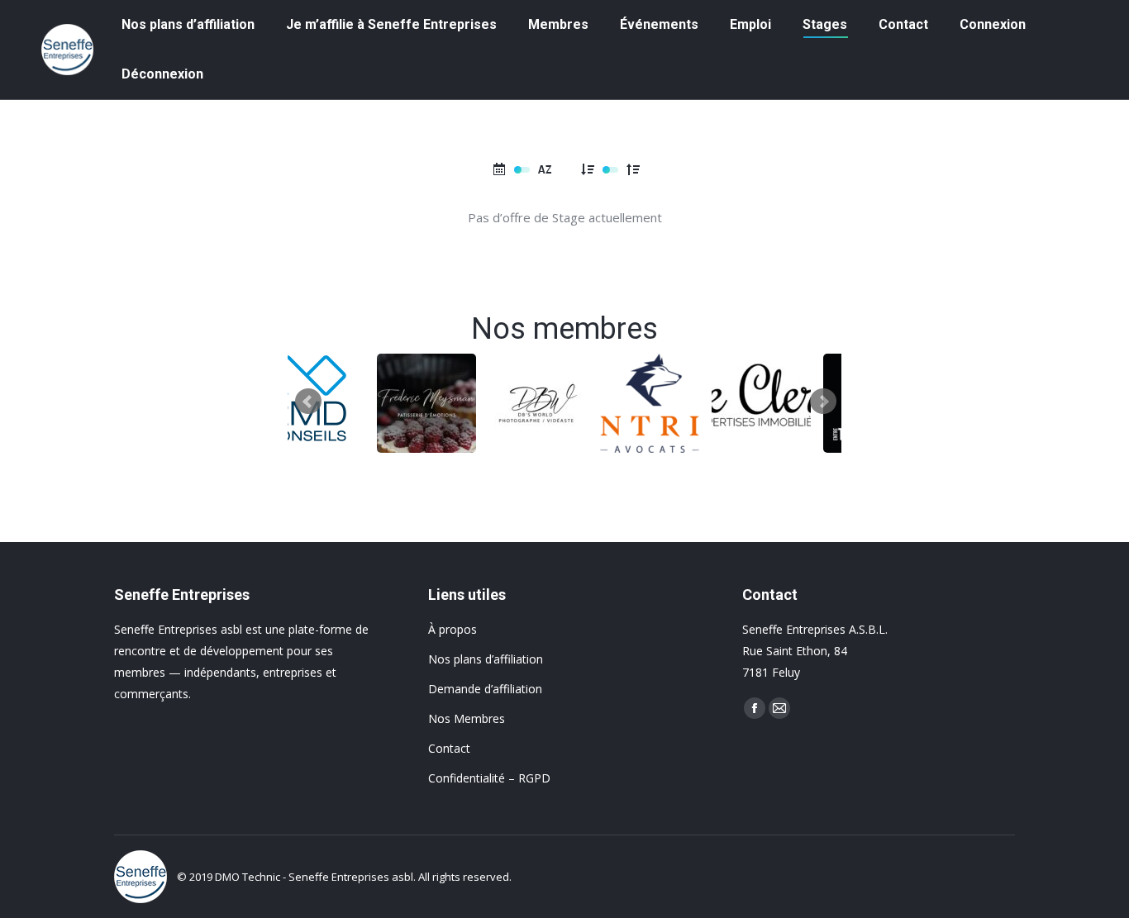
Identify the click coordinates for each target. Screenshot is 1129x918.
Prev (308, 401)
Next (823, 401)
